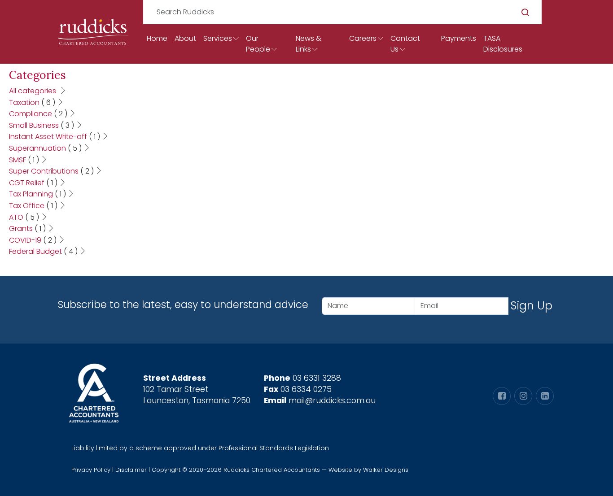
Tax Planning (37, 194)
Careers (363, 38)
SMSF (24, 160)
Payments (458, 38)
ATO (24, 217)
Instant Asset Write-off (54, 136)
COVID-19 (33, 240)
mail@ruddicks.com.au (332, 400)
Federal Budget (43, 251)
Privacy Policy (90, 470)
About (185, 38)
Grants (27, 228)
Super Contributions (51, 171)
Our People (258, 43)
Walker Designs (385, 470)
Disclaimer (131, 470)
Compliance (38, 114)
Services (217, 38)
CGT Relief (33, 183)
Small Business (41, 125)
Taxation (32, 102)
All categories (33, 91)
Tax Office (33, 205)
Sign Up (531, 305)
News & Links (308, 43)
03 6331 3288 (317, 378)
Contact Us (405, 43)
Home (157, 38)
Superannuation (45, 148)
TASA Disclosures (502, 43)
